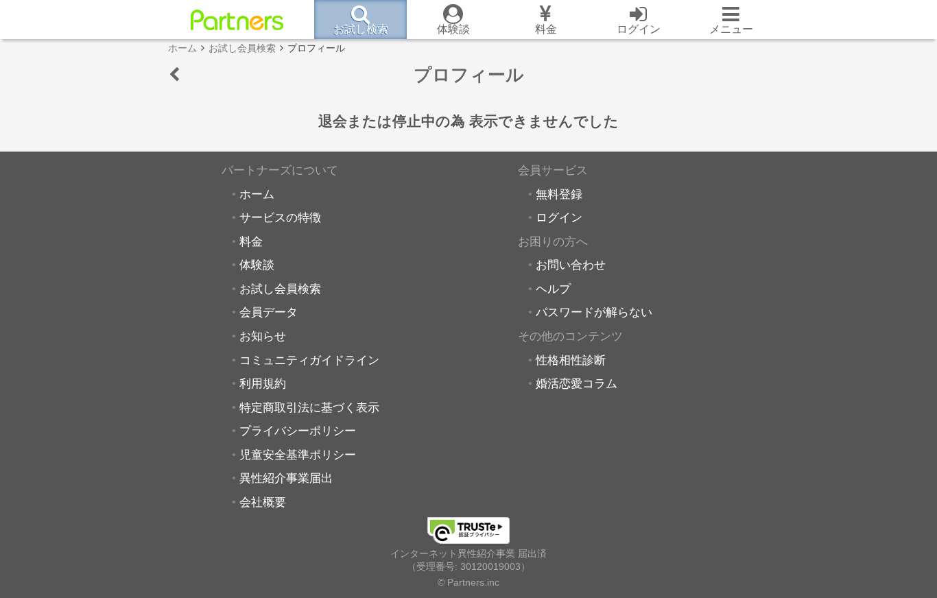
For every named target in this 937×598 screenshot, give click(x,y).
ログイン (559, 217)
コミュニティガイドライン (309, 360)
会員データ (268, 312)
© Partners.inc (468, 582)
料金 (251, 241)
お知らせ (262, 336)
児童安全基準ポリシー (297, 455)
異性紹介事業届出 (286, 478)
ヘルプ (553, 289)
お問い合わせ (571, 265)
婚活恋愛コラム (576, 383)
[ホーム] (237, 20)
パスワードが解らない (594, 312)
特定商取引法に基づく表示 (309, 407)
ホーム (256, 194)
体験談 (256, 265)
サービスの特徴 (280, 217)
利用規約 (262, 383)
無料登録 (559, 194)
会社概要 (262, 502)
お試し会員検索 (280, 289)
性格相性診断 (571, 360)
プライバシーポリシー (297, 431)
